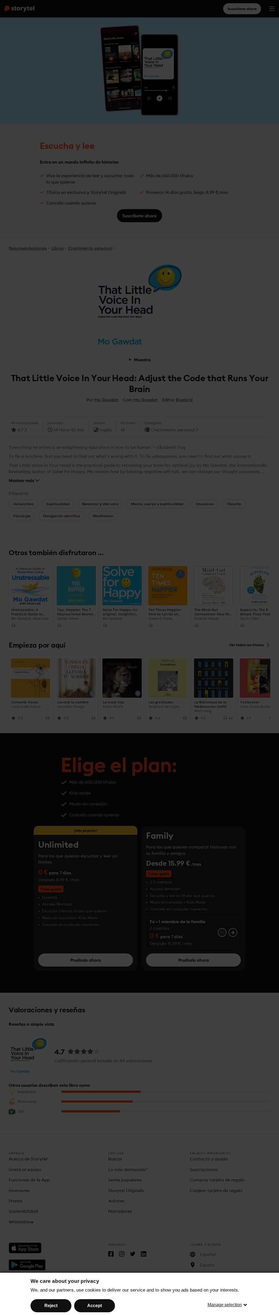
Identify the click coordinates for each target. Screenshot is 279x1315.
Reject (50, 1305)
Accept (94, 1305)
